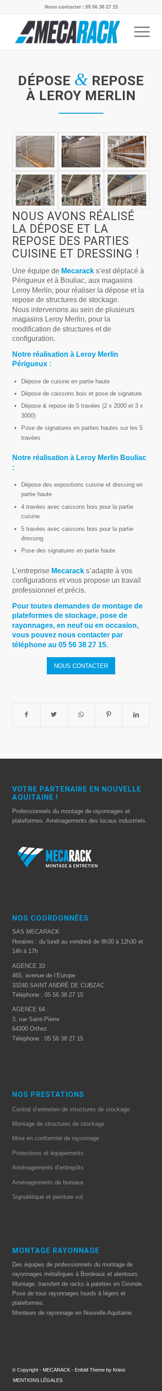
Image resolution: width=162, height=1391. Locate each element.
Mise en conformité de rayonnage (55, 1138)
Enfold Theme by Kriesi (100, 1370)
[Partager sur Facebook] (26, 714)
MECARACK (56, 1370)
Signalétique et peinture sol (47, 1196)
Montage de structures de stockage (58, 1123)
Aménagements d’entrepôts (48, 1167)
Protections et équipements (48, 1153)
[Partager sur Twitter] (54, 714)
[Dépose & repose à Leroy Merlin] (35, 151)
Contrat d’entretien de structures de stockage (71, 1109)
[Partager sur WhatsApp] (81, 714)
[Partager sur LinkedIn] (135, 714)
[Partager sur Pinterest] (108, 714)
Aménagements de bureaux (48, 1182)
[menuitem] (36, 1380)
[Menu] (137, 32)
